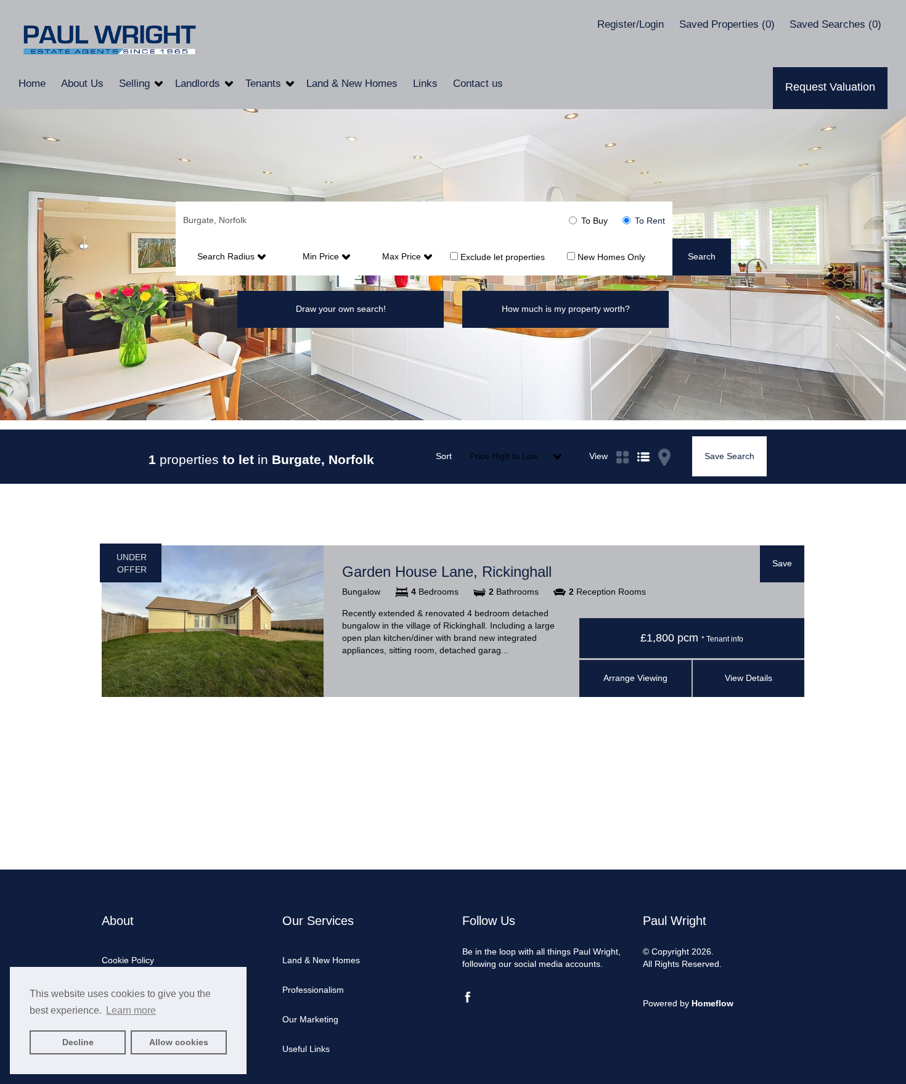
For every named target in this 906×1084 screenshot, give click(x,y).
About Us (84, 83)
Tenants (264, 83)
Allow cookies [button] (178, 1042)
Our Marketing (310, 1019)
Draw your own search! (341, 309)
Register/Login (632, 24)
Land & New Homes (353, 83)
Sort (444, 456)
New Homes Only (610, 256)
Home (33, 83)
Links (427, 83)
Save (782, 563)
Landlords (199, 83)
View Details (748, 678)
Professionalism (313, 990)
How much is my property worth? (566, 309)
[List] (643, 442)
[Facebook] (467, 1000)
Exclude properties (501, 256)
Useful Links (306, 1049)
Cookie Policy (128, 960)
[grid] (622, 442)
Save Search (729, 456)
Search (702, 256)
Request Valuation (830, 87)
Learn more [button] (131, 1010)
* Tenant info (722, 639)
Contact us (478, 83)
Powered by (688, 1003)
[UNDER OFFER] (213, 621)
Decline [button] (78, 1042)
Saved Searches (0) (835, 24)
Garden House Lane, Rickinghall (447, 571)
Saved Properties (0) (727, 24)
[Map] (664, 442)
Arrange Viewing (635, 678)
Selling (136, 83)
